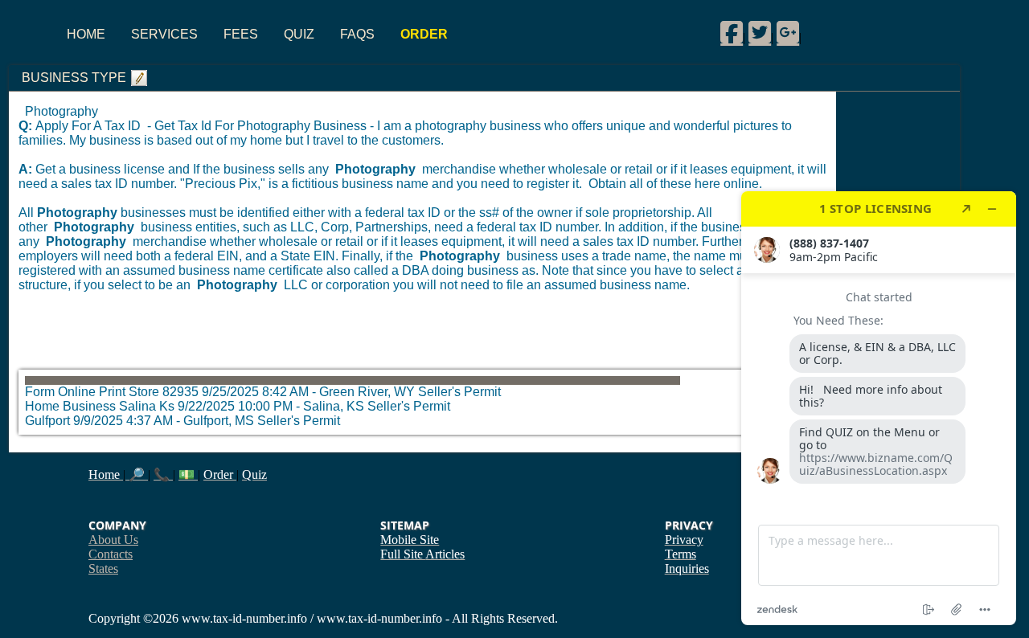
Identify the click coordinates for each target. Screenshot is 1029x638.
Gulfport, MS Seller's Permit (261, 420)
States (103, 568)
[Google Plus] (788, 32)
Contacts (110, 554)
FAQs (357, 34)
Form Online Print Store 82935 (112, 392)
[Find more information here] (878, 408)
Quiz (299, 34)
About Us (113, 539)
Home (86, 34)
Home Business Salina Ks (99, 406)
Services (164, 34)
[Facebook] (731, 32)
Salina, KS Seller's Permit (376, 406)
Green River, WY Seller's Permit (410, 392)
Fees (240, 34)
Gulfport (47, 420)
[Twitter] (759, 32)
